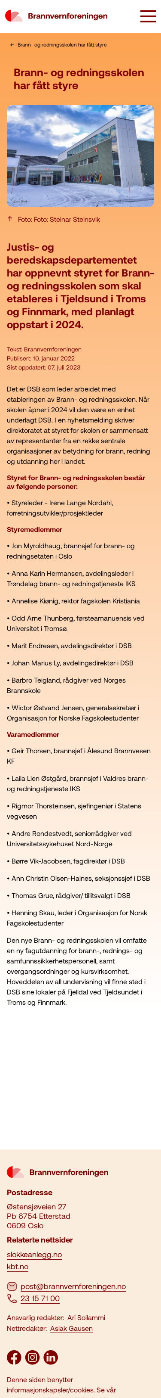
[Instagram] (32, 1362)
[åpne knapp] (148, 17)
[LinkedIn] (50, 1362)
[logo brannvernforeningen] (56, 16)
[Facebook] (14, 1362)
